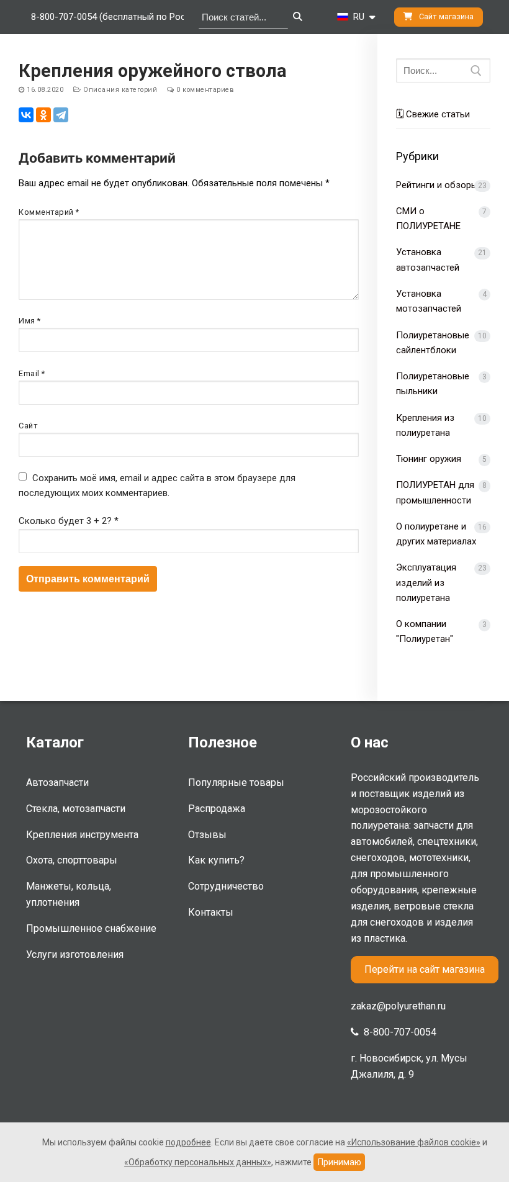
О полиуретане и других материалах (436, 534)
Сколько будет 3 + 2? (69, 520)
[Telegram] (60, 114)
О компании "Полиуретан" (424, 631)
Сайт (28, 425)
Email (32, 373)
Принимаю (339, 1162)
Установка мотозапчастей (428, 301)
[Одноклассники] (43, 114)
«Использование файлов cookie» (413, 1142)
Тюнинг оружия (428, 458)
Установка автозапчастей (427, 259)
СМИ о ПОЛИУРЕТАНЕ (428, 218)
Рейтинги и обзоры (437, 185)
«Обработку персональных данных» (197, 1162)
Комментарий (49, 212)
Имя (30, 320)
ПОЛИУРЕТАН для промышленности (435, 492)
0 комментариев (204, 90)
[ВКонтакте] (26, 114)
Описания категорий (119, 90)
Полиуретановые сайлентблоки (432, 343)
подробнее (188, 1142)
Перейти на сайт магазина (424, 969)
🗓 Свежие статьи (433, 114)
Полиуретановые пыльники (432, 384)
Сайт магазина (445, 16)
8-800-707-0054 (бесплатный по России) (117, 16)
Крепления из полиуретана (425, 425)
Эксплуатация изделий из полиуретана (426, 582)
